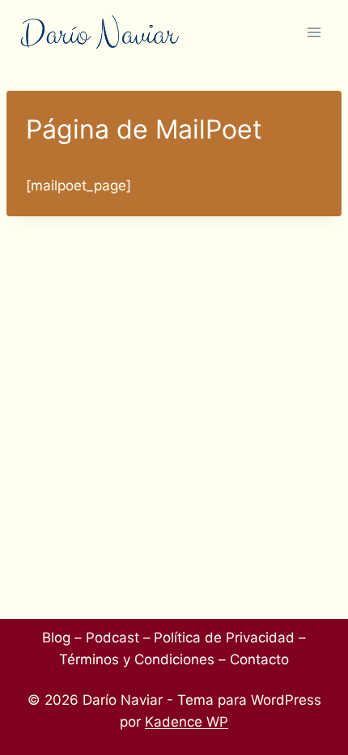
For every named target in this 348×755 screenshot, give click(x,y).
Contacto (259, 659)
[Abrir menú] (314, 32)
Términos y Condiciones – (142, 659)
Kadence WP (186, 722)
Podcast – (118, 637)
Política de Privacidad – (230, 637)
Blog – (62, 637)
